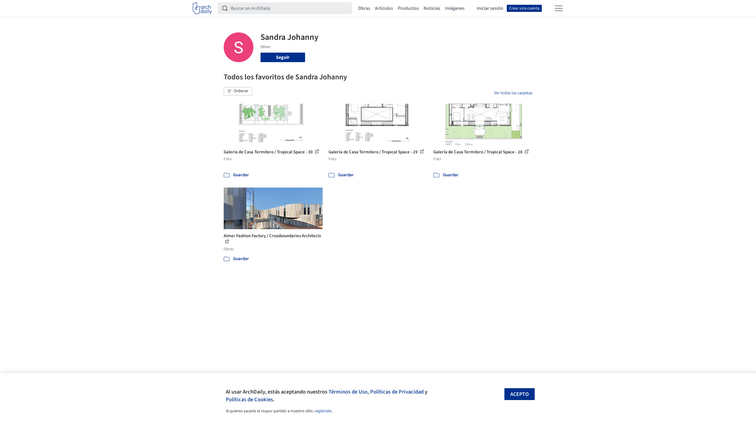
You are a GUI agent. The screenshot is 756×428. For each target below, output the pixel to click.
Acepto (519, 394)
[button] (238, 91)
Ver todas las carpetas (513, 93)
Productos (408, 8)
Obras (364, 8)
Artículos (384, 8)
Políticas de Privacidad (397, 392)
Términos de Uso (348, 392)
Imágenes (455, 8)
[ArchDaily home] (202, 8)
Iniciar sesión (490, 8)
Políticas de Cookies (249, 399)
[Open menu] (559, 8)
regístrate (323, 411)
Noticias (432, 8)
